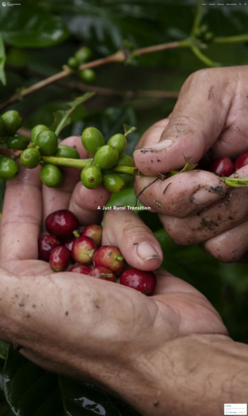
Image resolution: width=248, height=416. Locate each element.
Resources (221, 4)
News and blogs (231, 4)
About (204, 4)
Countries (212, 4)
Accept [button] (241, 412)
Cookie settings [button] (232, 412)
